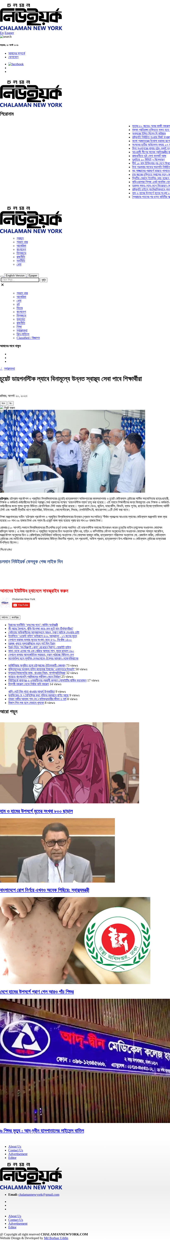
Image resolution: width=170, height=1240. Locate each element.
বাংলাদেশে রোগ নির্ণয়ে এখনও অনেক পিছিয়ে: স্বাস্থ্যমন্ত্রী (44, 890)
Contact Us (15, 1150)
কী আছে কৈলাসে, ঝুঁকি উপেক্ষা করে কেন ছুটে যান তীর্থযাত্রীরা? (40, 628)
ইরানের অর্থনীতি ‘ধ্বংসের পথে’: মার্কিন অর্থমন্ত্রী (33, 625)
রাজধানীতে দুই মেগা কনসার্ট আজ (136, 156)
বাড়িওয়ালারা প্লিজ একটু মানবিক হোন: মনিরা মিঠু (144, 182)
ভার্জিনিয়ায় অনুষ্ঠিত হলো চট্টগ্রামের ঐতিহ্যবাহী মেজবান (36, 665)
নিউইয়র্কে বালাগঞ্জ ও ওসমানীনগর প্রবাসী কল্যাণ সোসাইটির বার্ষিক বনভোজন (47, 680)
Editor (12, 1157)
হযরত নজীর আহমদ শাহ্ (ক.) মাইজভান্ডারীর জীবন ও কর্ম (37, 699)
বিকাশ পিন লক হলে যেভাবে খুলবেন (26, 702)
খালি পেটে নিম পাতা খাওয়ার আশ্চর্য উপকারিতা (31, 691)
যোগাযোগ (13, 57)
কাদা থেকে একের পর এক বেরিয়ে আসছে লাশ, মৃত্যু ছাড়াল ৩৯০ (41, 651)
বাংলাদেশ (21, 249)
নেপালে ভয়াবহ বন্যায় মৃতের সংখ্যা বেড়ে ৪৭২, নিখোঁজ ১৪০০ (40, 640)
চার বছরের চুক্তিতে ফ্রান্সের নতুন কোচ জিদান (142, 174)
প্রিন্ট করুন (9, 408)
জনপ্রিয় (15, 617)
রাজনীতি (21, 257)
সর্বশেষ (5, 617)
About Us (14, 1146)
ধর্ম (18, 304)
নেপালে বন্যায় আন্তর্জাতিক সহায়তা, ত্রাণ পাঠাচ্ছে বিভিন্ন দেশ (41, 654)
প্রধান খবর (22, 242)
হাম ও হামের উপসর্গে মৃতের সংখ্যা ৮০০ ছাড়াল (143, 193)
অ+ (3, 403)
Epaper (9, 33)
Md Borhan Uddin (56, 1238)
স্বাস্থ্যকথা (22, 330)
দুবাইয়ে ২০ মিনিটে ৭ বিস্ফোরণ (135, 159)
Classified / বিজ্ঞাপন (28, 338)
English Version (15, 275)
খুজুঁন (44, 279)
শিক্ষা (19, 326)
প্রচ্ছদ (20, 238)
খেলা (19, 264)
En (2, 33)
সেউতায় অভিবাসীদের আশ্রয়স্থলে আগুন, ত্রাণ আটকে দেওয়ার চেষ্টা (43, 632)
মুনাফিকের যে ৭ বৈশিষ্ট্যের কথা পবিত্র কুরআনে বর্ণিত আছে (38, 695)
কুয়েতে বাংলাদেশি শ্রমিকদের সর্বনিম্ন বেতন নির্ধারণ (34, 676)
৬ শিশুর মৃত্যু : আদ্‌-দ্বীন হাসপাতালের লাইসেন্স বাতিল (42, 1130)
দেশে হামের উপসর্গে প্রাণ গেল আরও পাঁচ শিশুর (37, 991)
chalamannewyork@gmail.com (38, 1194)
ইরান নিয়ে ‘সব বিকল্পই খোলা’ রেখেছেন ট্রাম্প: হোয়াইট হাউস (39, 647)
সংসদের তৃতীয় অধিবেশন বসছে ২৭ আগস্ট (141, 144)
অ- (10, 403)
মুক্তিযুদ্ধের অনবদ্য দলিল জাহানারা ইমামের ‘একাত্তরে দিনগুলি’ (41, 669)
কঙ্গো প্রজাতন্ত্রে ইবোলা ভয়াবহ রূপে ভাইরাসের (143, 141)
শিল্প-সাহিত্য (23, 334)
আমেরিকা (21, 245)
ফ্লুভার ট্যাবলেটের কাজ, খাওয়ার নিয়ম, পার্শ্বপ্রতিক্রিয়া (36, 673)
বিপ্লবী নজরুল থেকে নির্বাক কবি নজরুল (28, 684)
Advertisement (17, 1154)
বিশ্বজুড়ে (21, 253)
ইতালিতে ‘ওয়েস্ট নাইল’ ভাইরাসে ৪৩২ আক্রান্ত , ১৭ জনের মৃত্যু (42, 636)
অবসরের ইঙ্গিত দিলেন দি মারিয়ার (136, 133)
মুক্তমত (21, 319)
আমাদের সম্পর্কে (16, 53)
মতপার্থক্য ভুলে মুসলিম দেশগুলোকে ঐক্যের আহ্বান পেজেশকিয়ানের (43, 658)
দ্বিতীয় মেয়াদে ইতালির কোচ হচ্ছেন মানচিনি (142, 178)
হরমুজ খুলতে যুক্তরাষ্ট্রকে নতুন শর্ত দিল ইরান (31, 643)
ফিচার (20, 308)
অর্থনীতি (21, 260)
